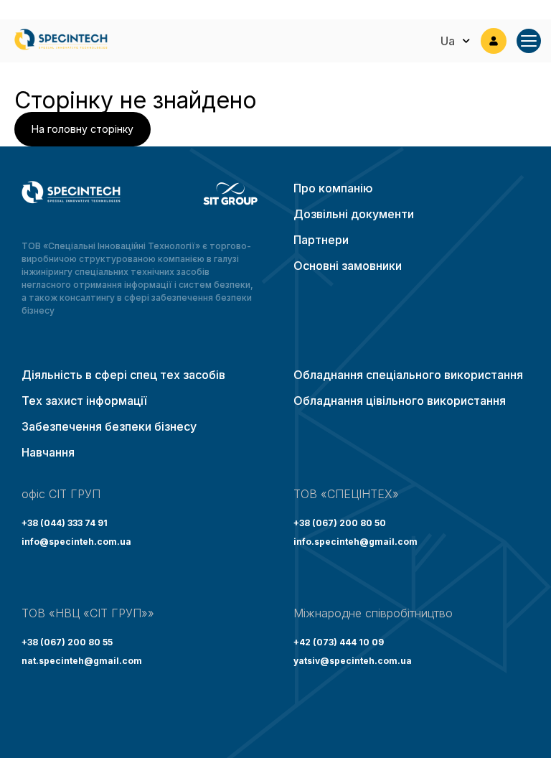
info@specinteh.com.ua (76, 541)
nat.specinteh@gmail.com (82, 660)
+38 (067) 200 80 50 (339, 523)
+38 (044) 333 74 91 (65, 523)
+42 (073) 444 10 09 (338, 642)
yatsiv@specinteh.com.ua (352, 660)
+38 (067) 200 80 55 (67, 642)
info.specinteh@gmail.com (355, 541)
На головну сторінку (82, 129)
